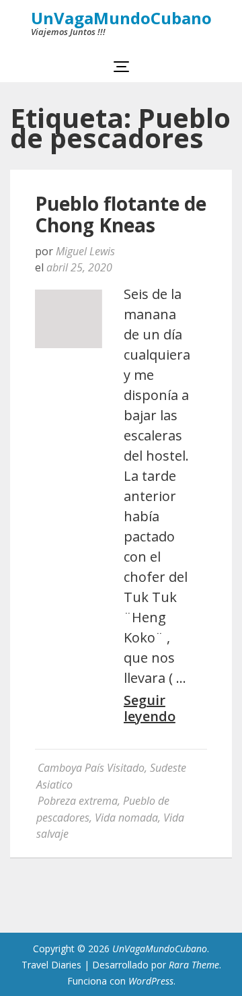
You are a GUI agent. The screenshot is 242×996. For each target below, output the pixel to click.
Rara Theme (194, 964)
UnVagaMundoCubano (121, 18)
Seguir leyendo (149, 708)
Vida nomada (126, 817)
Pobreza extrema (78, 800)
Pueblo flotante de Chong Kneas (120, 214)
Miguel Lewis (85, 251)
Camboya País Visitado (91, 767)
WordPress (150, 980)
